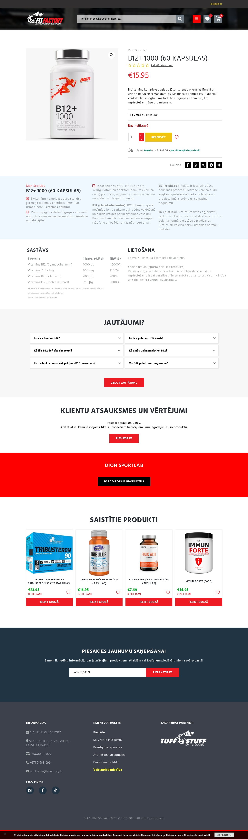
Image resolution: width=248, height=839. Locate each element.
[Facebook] (188, 165)
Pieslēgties (124, 438)
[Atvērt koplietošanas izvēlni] (219, 165)
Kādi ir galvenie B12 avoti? (146, 338)
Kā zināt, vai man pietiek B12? (148, 350)
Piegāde (99, 732)
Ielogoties (216, 4)
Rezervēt (158, 137)
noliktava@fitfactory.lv (46, 771)
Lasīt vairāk (204, 835)
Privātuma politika (106, 762)
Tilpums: (134, 115)
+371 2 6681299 (40, 762)
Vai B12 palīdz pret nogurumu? (148, 363)
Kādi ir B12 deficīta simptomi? (53, 350)
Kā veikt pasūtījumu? (108, 740)
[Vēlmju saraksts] (207, 19)
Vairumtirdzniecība (107, 769)
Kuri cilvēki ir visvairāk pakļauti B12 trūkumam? (64, 363)
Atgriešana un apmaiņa (109, 754)
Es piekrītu (224, 835)
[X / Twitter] (203, 165)
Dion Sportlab (137, 50)
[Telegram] (211, 165)
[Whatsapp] (196, 165)
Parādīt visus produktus (124, 481)
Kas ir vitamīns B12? (47, 338)
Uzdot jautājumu (124, 382)
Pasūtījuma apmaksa (107, 747)
